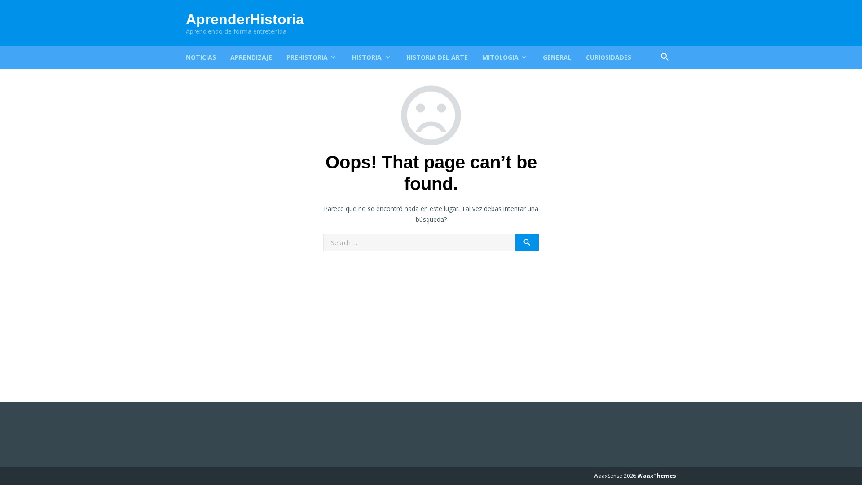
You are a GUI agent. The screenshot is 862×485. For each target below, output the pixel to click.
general (557, 57)
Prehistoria (307, 57)
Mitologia (500, 57)
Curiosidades (608, 57)
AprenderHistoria (245, 19)
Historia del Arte (437, 57)
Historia (367, 57)
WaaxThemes (657, 476)
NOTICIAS (201, 57)
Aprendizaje (251, 57)
